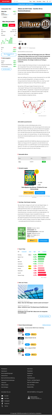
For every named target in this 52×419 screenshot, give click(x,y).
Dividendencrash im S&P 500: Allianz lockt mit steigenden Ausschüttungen (32, 312)
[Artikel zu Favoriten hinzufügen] (25, 44)
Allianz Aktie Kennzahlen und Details (9, 54)
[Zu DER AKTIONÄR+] (39, 1)
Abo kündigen (4, 387)
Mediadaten (4, 368)
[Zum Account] (34, 1)
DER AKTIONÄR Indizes (33, 382)
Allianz (20, 41)
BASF (19, 259)
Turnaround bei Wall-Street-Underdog (34, 327)
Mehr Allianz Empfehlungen (44, 316)
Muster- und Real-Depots (33, 380)
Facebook (6, 403)
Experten (29, 375)
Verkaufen (12, 25)
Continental (20, 264)
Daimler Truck (20, 257)
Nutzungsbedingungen (7, 373)
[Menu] (50, 1)
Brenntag (19, 254)
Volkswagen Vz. (21, 266)
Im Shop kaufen (40, 192)
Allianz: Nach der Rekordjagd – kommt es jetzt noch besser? (33, 302)
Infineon (19, 268)
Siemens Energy (21, 275)
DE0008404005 (4, 14)
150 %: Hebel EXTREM (30, 348)
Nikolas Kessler (32, 47)
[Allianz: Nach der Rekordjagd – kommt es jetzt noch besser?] (34, 292)
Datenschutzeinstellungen (8, 380)
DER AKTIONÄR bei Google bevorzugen (25, 51)
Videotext (3, 382)
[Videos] (44, 1)
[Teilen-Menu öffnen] (19, 44)
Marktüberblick (31, 378)
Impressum (4, 371)
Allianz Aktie (3, 11)
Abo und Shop (30, 384)
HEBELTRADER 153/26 (30, 338)
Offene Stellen (4, 384)
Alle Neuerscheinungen (47, 324)
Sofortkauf (31, 192)
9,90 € (27, 344)
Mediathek (30, 371)
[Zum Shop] (30, 1)
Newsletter (30, 373)
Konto (49, 196)
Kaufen (5, 25)
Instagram (7, 401)
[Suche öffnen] (14, 1)
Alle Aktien (30, 368)
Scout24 (19, 273)
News (30, 254)
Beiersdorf (20, 261)
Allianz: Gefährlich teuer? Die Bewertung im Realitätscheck (33, 307)
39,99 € (27, 354)
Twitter (6, 406)
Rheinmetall (20, 270)
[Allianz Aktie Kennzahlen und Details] (8, 41)
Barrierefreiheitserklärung (8, 378)
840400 (2, 13)
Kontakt (6, 395)
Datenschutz (4, 375)
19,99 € (27, 334)
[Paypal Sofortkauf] (32, 240)
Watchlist (5, 17)
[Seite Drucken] (22, 44)
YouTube (6, 398)
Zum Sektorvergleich (6, 69)
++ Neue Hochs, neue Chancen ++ (26, 4)
